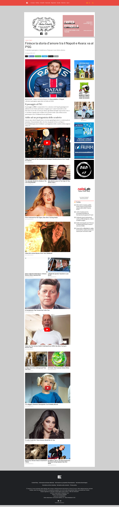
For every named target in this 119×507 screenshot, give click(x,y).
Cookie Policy (35, 482)
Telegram (45, 56)
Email (57, 56)
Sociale (58, 2)
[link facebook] (87, 2)
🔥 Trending (77, 202)
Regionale (53, 2)
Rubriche (63, 2)
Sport (68, 2)
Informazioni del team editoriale (46, 482)
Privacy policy (73, 485)
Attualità (42, 2)
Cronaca (33, 2)
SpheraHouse (61, 502)
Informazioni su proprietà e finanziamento (65, 482)
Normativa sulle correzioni (63, 485)
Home (26, 40)
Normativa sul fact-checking (49, 485)
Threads (51, 56)
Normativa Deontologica (81, 482)
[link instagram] (89, 2)
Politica (37, 2)
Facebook (32, 56)
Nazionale (47, 2)
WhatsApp (38, 56)
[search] (93, 2)
